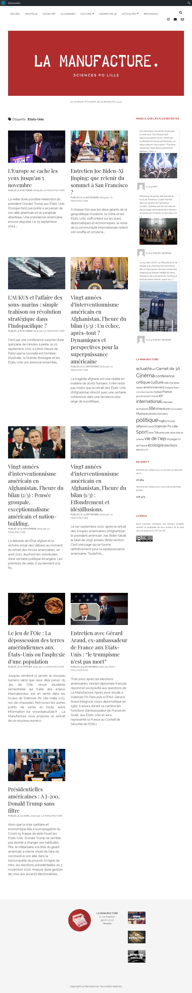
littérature (163, 408)
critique (143, 382)
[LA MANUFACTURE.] (96, 94)
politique (147, 420)
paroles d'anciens (158, 413)
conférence (165, 376)
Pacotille (31, 14)
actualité (144, 368)
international (149, 401)
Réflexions (151, 14)
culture (157, 382)
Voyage (172, 439)
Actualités (129, 14)
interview (167, 402)
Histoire (154, 396)
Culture (86, 14)
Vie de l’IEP (49, 14)
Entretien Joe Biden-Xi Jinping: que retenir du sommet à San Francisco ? (99, 146)
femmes (145, 392)
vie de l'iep (155, 438)
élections (170, 445)
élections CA (142, 449)
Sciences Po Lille (166, 426)
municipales (176, 409)
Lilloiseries (68, 14)
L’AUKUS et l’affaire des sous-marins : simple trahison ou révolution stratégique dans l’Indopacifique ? (36, 273)
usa (167, 432)
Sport (142, 432)
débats (139, 387)
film (152, 392)
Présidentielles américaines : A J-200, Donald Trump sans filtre (36, 765)
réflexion (142, 426)
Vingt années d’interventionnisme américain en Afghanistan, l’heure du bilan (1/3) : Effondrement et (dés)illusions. (99, 442)
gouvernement (143, 396)
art (153, 369)
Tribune (159, 432)
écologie (156, 445)
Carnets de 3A (108, 14)
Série (151, 432)
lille (152, 408)
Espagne (169, 387)
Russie (171, 421)
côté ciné (168, 383)
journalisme (142, 409)
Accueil (15, 14)
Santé (151, 426)
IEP (161, 396)
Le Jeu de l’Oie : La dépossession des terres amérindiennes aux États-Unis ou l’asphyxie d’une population (36, 609)
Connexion (14, 3)
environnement (153, 387)
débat (176, 383)
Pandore (107, 923)
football (158, 392)
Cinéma (145, 375)
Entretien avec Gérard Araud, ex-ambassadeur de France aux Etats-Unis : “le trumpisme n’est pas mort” (99, 609)
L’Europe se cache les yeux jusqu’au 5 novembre (36, 146)
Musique (142, 413)
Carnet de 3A (168, 368)
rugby (163, 421)
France (167, 392)
